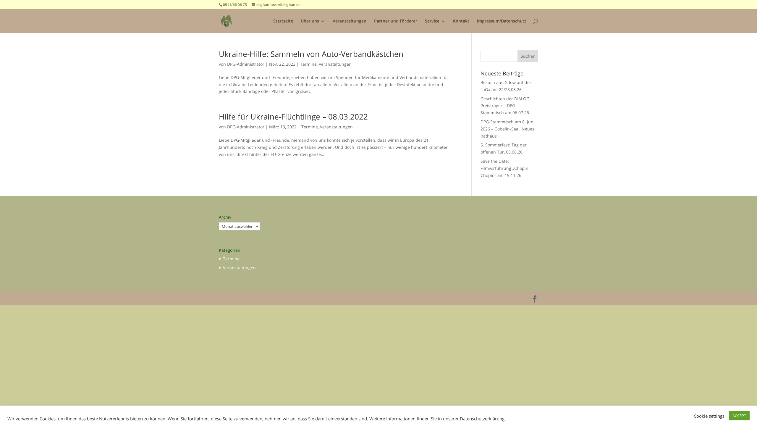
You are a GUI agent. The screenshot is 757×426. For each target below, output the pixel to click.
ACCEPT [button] (739, 415)
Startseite (283, 21)
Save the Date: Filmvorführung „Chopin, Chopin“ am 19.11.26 (505, 168)
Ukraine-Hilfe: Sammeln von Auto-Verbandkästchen (311, 54)
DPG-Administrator (245, 64)
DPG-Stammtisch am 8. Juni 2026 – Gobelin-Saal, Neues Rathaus (508, 129)
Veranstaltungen (349, 21)
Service (432, 21)
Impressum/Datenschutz (501, 21)
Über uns (310, 21)
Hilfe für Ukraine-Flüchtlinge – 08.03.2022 (293, 116)
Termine (308, 64)
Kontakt (461, 21)
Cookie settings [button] (709, 416)
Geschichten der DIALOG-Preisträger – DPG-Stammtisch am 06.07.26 (506, 106)
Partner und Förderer (395, 21)
